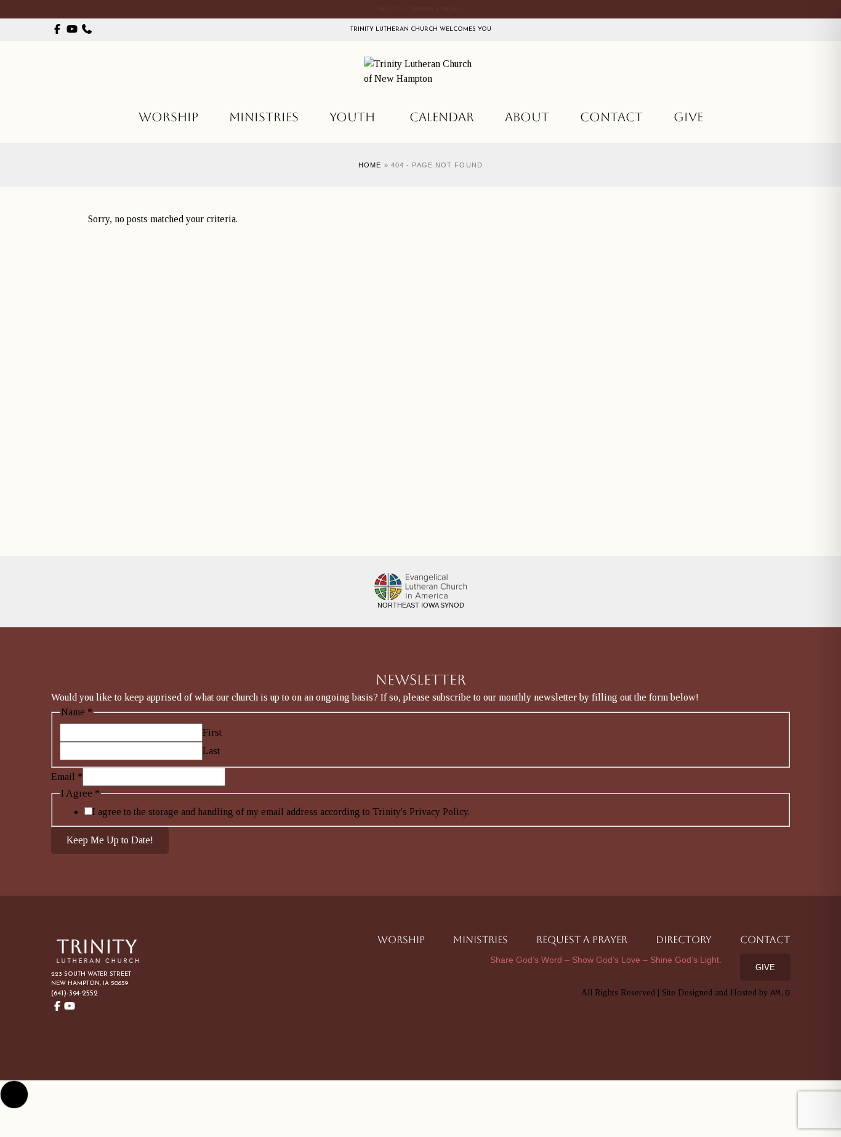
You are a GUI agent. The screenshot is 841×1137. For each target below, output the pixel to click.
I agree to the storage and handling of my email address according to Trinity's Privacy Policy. (281, 811)
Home (369, 165)
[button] (14, 1094)
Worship (168, 117)
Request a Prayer (581, 940)
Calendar (441, 117)
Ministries (264, 117)
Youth (352, 117)
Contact (611, 117)
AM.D (780, 993)
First (212, 732)
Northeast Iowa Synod (420, 605)
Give (688, 117)
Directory (684, 940)
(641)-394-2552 (74, 993)
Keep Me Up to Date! (109, 840)
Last (211, 750)
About (527, 117)
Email (66, 776)
